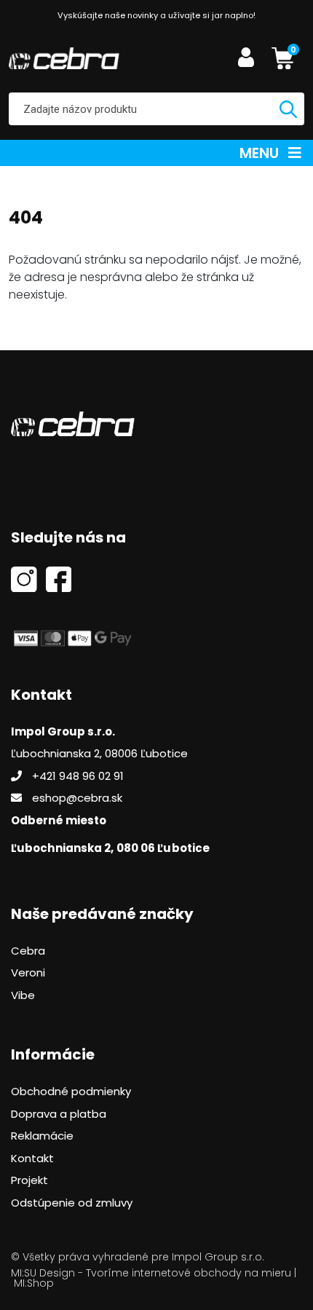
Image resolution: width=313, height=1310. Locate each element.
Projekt (29, 1180)
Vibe (23, 995)
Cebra (28, 950)
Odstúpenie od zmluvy (71, 1202)
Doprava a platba (58, 1113)
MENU (260, 153)
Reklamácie (42, 1135)
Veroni (28, 972)
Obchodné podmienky (71, 1091)
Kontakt (32, 1158)
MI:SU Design (43, 1273)
